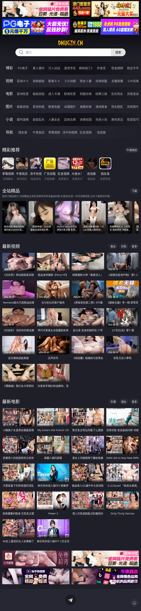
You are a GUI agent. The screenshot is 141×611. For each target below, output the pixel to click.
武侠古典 (70, 120)
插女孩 (22, 132)
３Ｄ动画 (70, 81)
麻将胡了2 (85, 68)
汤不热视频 (70, 132)
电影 (9, 93)
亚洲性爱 (23, 94)
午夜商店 (38, 132)
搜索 (118, 52)
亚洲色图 (38, 107)
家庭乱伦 (38, 120)
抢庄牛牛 (133, 68)
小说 (9, 119)
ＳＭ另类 (133, 81)
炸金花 (101, 68)
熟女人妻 (86, 81)
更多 (134, 246)
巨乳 (123, 246)
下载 (134, 191)
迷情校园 (86, 120)
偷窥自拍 (23, 107)
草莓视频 (54, 132)
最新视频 (11, 246)
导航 (9, 132)
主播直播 (117, 81)
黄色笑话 (117, 120)
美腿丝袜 (86, 107)
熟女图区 (117, 107)
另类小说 (101, 120)
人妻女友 (54, 120)
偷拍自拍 (38, 94)
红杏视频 (86, 132)
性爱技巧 (133, 120)
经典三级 (101, 94)
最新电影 (11, 401)
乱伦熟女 (117, 94)
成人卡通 (54, 94)
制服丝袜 (86, 94)
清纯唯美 (101, 107)
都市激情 (23, 120)
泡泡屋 (101, 132)
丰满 (113, 401)
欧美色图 (54, 107)
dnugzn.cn (70, 43)
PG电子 (23, 68)
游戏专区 (70, 68)
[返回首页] (134, 603)
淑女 (123, 401)
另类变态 (133, 94)
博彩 (9, 68)
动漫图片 (70, 107)
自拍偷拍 (38, 81)
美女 (113, 246)
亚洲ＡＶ (23, 81)
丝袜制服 (101, 81)
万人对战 (54, 68)
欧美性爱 (70, 94)
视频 (9, 80)
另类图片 (133, 107)
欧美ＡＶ (54, 81)
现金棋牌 (117, 68)
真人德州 (38, 68)
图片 (9, 106)
